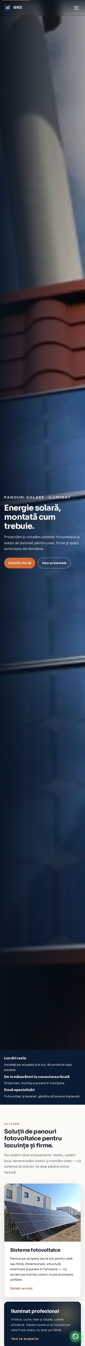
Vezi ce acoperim (25, 1339)
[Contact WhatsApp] (75, 1336)
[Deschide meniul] (76, 7)
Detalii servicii (21, 1288)
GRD (17, 7)
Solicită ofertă (19, 563)
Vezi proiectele (54, 563)
